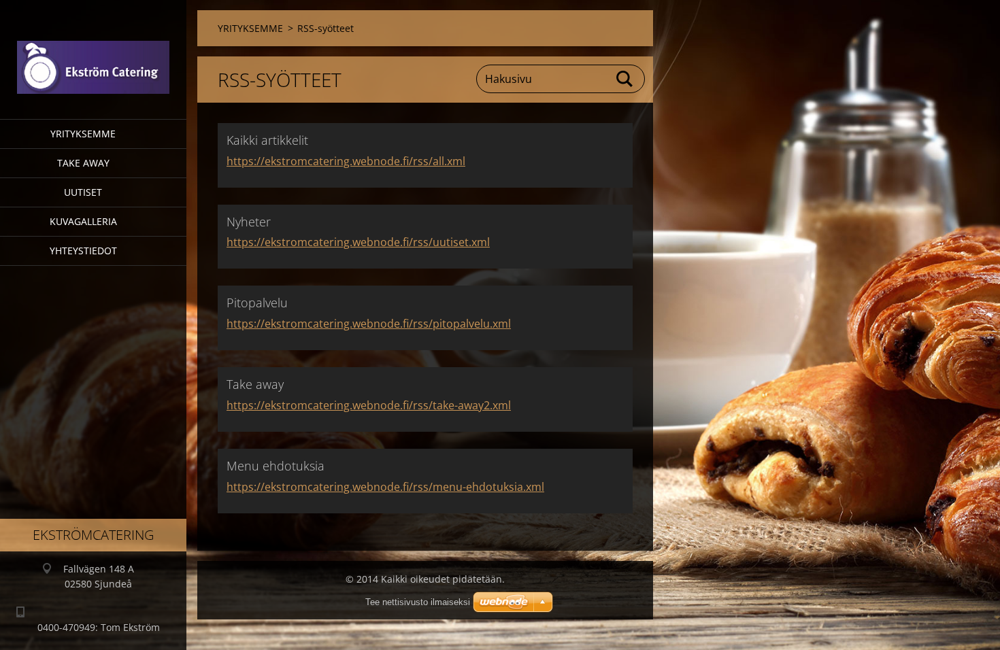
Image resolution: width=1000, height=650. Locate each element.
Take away (83, 162)
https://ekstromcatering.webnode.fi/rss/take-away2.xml (369, 405)
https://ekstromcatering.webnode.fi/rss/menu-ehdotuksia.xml (385, 486)
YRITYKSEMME (83, 133)
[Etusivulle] (93, 51)
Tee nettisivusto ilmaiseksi (417, 602)
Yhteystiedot (83, 250)
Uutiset (83, 192)
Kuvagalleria (83, 221)
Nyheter (249, 221)
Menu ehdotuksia (275, 466)
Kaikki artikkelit (267, 140)
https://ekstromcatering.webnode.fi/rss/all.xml (346, 161)
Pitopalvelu (257, 302)
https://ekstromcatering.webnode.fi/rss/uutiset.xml (358, 242)
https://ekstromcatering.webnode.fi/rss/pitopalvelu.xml (369, 323)
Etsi (625, 79)
